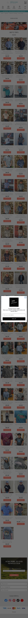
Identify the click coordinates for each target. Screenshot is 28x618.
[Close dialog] (25, 297)
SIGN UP (14, 318)
